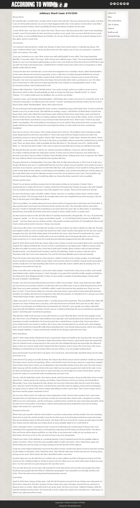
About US (112, 13)
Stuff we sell (113, 32)
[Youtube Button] (118, 3)
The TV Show (113, 25)
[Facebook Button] (114, 3)
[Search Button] (127, 3)
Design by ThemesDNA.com (70, 506)
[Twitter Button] (111, 3)
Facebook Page (114, 36)
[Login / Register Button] (124, 3)
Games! (111, 28)
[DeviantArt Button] (121, 3)
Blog (110, 17)
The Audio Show (114, 21)
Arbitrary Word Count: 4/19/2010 (58, 13)
